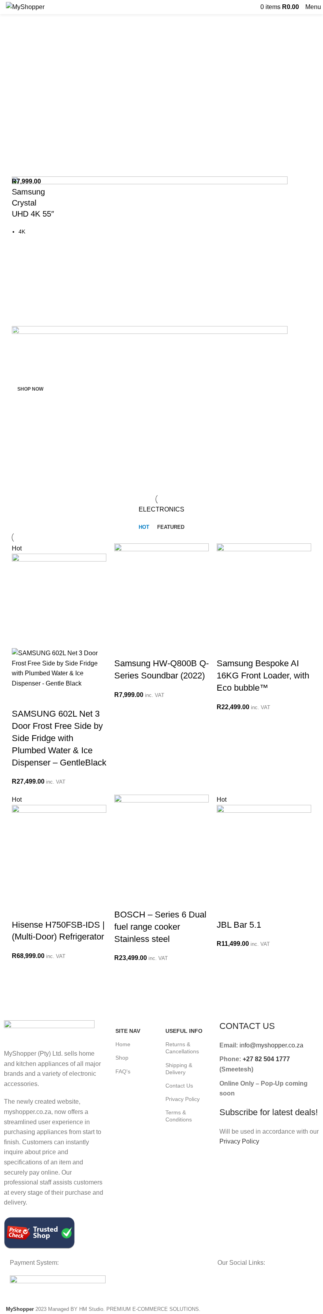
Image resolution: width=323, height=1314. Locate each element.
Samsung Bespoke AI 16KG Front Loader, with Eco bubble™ (263, 675)
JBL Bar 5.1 (239, 925)
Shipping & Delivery (178, 1068)
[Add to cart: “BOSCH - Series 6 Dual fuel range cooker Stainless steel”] (124, 899)
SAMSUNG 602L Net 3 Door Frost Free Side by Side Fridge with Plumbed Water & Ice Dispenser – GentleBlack (59, 738)
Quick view (43, 698)
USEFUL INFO (183, 1031)
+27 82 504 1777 (266, 1059)
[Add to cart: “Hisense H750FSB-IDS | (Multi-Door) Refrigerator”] (22, 909)
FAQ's (122, 1071)
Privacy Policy (182, 1099)
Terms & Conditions (178, 1116)
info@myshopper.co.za (271, 1045)
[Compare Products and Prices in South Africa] (39, 1232)
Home (122, 1044)
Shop (121, 1058)
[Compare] (64, 698)
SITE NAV (127, 1031)
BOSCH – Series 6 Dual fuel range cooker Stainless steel (160, 927)
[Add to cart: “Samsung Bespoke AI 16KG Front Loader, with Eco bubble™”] (226, 648)
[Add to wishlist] (85, 698)
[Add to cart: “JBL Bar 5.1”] (226, 909)
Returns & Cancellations (182, 1048)
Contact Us (179, 1085)
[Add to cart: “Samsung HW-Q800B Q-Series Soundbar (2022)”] (124, 648)
